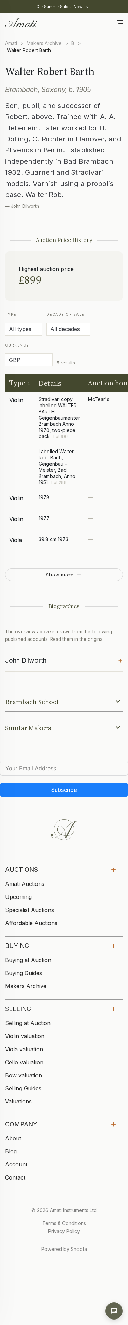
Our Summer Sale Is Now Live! (64, 6)
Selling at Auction (28, 1023)
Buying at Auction (28, 960)
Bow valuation (23, 1075)
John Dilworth (64, 660)
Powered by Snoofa (64, 1249)
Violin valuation (24, 1036)
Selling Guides (23, 1088)
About (13, 1138)
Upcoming (18, 896)
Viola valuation (24, 1049)
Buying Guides (23, 973)
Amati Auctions (24, 883)
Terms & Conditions (64, 1223)
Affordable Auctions (31, 922)
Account (16, 1164)
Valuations (18, 1101)
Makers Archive (44, 43)
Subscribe (64, 789)
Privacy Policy (64, 1231)
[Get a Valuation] (114, 1311)
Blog (11, 1151)
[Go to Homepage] (20, 22)
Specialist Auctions (29, 909)
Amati (11, 43)
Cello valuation (24, 1062)
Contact (15, 1177)
